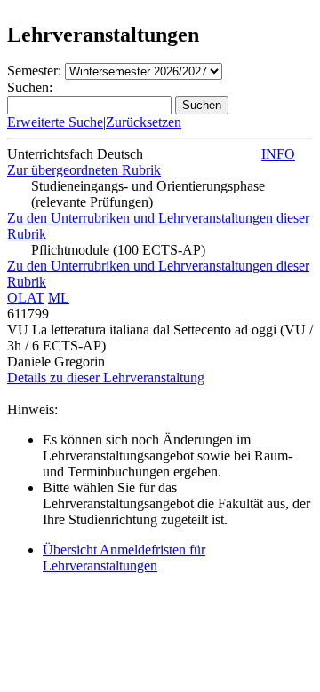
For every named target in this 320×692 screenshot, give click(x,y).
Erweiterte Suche (55, 122)
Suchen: (29, 87)
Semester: (34, 70)
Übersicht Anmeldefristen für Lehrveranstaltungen (124, 557)
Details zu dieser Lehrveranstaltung (105, 377)
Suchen (201, 105)
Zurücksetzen (143, 122)
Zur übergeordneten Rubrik (84, 169)
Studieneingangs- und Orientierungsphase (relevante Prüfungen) (148, 193)
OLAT (25, 297)
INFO (278, 153)
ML (58, 297)
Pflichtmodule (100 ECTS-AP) (118, 249)
